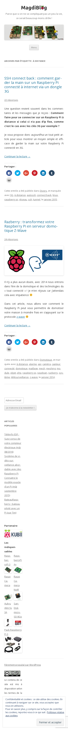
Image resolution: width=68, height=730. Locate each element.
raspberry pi (11, 199)
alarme (33, 364)
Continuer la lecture (17, 156)
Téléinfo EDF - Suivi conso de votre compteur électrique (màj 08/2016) (12, 443)
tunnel (36, 199)
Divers (43, 190)
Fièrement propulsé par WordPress (22, 664)
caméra (46, 364)
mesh (42, 368)
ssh (30, 199)
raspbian (42, 372)
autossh (31, 195)
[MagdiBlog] (34, 8)
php (19, 372)
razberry (53, 372)
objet (13, 372)
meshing (51, 368)
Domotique (46, 359)
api (39, 364)
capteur (56, 364)
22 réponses (11, 100)
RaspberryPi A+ (18, 560)
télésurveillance (20, 377)
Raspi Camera (7, 581)
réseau (23, 199)
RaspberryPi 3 (7, 560)
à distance (20, 195)
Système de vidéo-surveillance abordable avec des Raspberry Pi (12, 464)
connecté (9, 368)
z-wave (21, 316)
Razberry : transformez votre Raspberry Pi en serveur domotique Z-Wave (31, 226)
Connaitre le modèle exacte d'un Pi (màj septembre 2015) (12, 486)
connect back (44, 195)
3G (11, 195)
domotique (22, 368)
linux (55, 195)
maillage (33, 368)
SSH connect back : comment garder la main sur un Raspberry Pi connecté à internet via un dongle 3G (33, 85)
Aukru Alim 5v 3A (8, 608)
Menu (34, 47)
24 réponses (11, 239)
